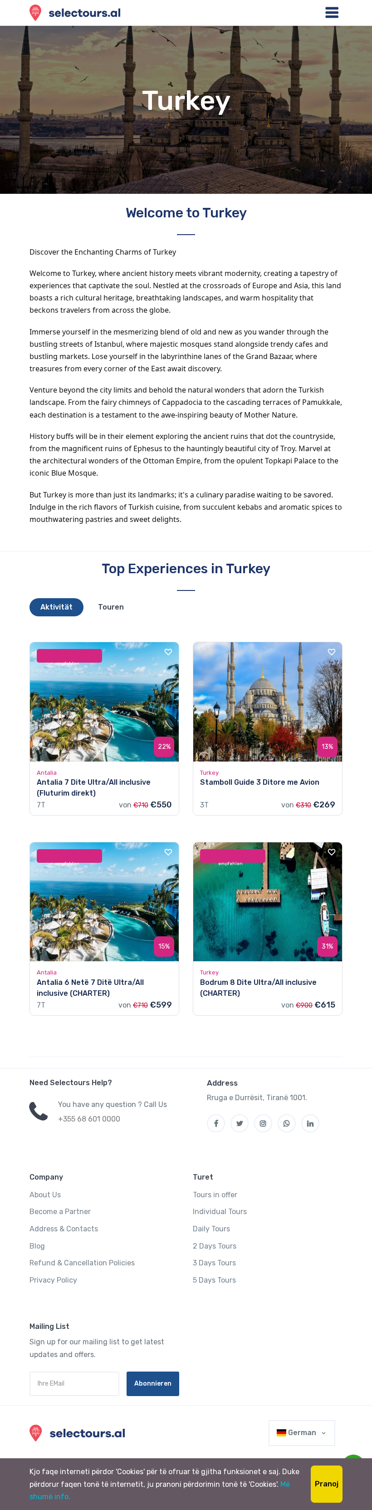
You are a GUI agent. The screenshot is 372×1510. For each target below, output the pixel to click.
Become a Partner (60, 1211)
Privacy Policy (53, 1280)
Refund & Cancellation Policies (82, 1263)
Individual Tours (220, 1211)
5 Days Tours (214, 1280)
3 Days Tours (214, 1263)
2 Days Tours (214, 1246)
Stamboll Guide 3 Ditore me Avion (259, 782)
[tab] (56, 607)
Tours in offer (215, 1194)
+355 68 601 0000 (89, 1119)
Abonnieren (152, 1383)
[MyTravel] (78, 1433)
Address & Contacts (63, 1229)
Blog (37, 1246)
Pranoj (326, 1484)
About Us (45, 1194)
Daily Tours (211, 1229)
